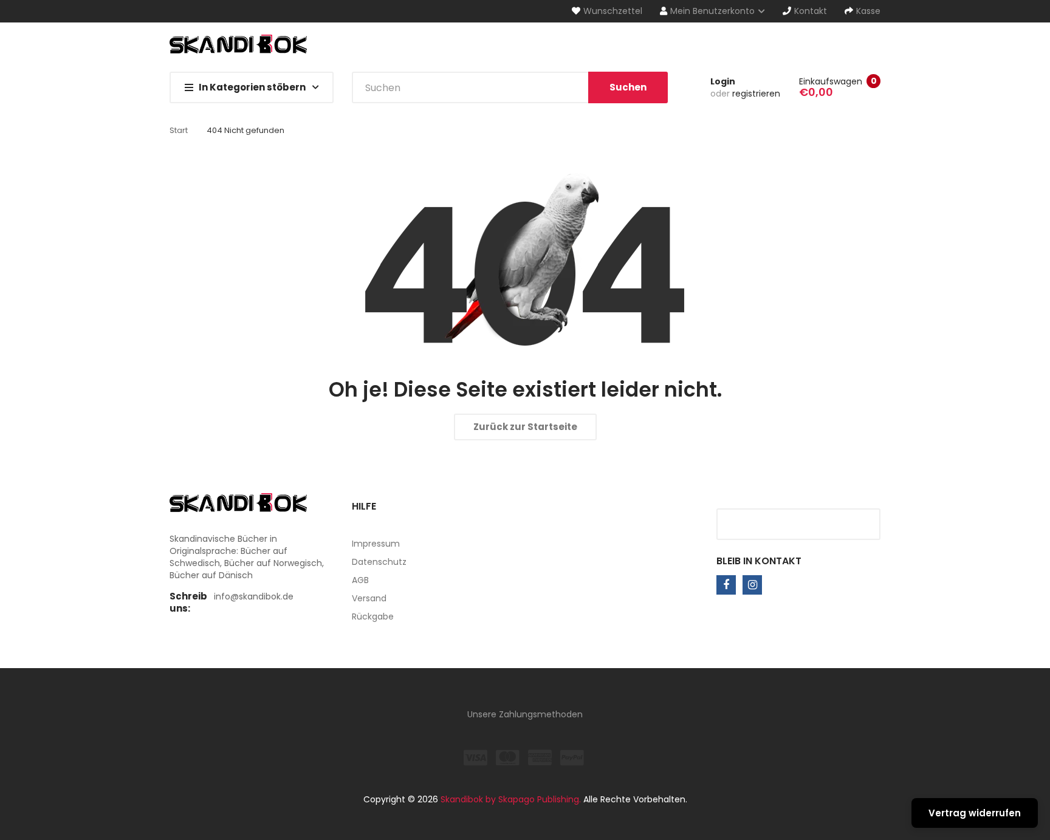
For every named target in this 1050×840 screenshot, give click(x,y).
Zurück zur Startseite (525, 426)
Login (722, 81)
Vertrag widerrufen (974, 813)
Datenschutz (379, 562)
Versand (369, 598)
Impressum (376, 544)
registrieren (756, 93)
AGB (360, 580)
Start (179, 130)
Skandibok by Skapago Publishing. (511, 799)
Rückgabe (373, 616)
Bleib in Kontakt (758, 561)
